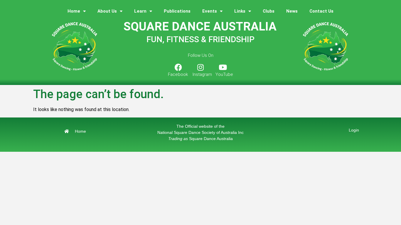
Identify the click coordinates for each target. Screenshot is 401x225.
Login (354, 130)
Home (74, 11)
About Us (107, 11)
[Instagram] (200, 67)
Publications (177, 11)
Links (239, 11)
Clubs (268, 11)
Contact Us (321, 11)
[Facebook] (178, 67)
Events (209, 11)
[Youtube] (222, 67)
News (292, 11)
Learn (140, 11)
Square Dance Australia (200, 138)
